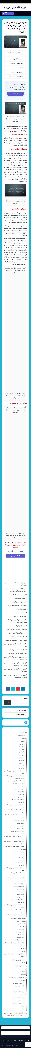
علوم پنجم (21, 857)
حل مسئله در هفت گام (21, 598)
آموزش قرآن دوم (19, 757)
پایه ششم (23, 880)
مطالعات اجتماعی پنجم (18, 862)
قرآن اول (22, 749)
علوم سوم (21, 794)
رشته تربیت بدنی (19, 932)
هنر (23, 1009)
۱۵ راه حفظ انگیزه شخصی (20, 612)
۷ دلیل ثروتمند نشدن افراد (20, 602)
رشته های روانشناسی (18, 939)
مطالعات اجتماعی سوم (18, 799)
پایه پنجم (23, 849)
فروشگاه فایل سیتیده (6, 1045)
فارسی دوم (21, 765)
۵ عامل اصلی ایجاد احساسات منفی (17, 653)
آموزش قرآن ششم (19, 883)
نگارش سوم (21, 802)
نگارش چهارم (20, 833)
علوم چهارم (21, 825)
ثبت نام (13, 1)
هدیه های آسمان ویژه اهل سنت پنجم (14, 877)
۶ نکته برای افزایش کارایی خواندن (18, 633)
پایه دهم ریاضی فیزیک (18, 983)
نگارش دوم (21, 768)
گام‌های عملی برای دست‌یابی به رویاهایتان (16, 640)
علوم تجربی (23, 994)
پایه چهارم (23, 817)
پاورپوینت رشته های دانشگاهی (19, 918)
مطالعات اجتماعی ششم (17, 899)
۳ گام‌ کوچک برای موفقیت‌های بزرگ (17, 605)
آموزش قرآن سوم (19, 789)
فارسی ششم (20, 894)
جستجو (25, 698)
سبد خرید (8, 13)
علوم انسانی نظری (21, 988)
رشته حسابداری (22, 923)
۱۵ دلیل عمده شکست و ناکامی (18, 636)
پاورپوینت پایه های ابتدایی (20, 735)
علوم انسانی (22, 926)
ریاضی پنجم (21, 854)
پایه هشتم (23, 971)
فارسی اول (21, 746)
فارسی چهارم (20, 828)
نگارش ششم (20, 902)
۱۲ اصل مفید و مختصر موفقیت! (18, 649)
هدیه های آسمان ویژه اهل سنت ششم (14, 914)
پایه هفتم (23, 974)
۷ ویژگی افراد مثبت (22, 609)
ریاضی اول (21, 741)
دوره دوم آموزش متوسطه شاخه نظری (17, 977)
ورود (18, 1)
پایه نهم (24, 968)
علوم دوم (21, 763)
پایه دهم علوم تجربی (19, 997)
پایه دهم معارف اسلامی (18, 1003)
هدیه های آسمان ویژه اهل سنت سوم (14, 814)
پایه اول (24, 738)
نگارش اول (21, 751)
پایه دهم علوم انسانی (18, 991)
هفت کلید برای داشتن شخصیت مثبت (17, 629)
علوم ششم (21, 891)
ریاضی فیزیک (22, 980)
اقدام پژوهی (24, 732)
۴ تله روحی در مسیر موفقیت (19, 616)
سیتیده (13, 67)
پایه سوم (23, 786)
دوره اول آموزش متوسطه (20, 966)
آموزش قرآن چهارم (19, 820)
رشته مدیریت (20, 937)
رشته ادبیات (22, 962)
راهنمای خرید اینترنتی (15, 551)
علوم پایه (23, 948)
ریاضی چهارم (20, 823)
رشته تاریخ (21, 929)
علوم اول (22, 743)
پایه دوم (24, 755)
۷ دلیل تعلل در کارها (21, 625)
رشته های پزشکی (21, 921)
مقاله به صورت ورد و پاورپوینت (19, 960)
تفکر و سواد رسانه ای (18, 985)
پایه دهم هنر (23, 1006)
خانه (26, 729)
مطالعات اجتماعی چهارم (17, 831)
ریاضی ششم (20, 889)
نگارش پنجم (21, 865)
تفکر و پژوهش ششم (19, 886)
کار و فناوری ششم (19, 897)
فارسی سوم (21, 796)
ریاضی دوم (21, 760)
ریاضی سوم (21, 791)
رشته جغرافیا (20, 934)
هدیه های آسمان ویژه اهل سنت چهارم (14, 846)
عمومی (24, 951)
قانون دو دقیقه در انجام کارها (19, 594)
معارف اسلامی (22, 1000)
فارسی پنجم (21, 860)
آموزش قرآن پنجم (19, 852)
